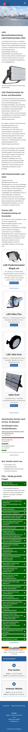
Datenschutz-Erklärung (18, 705)
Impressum (6, 705)
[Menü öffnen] (24, 3)
